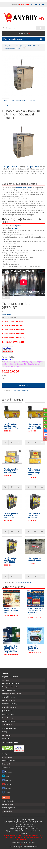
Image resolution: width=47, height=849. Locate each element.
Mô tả (5, 101)
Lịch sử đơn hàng (7, 718)
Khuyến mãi (6, 764)
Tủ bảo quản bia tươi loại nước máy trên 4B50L (34, 426)
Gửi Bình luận (25, 390)
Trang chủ (7, 46)
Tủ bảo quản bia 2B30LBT (12, 49)
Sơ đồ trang (5, 738)
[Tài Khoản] (32, 4)
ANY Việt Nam (16, 226)
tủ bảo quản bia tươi (32, 167)
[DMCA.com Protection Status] (7, 748)
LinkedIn (8, 780)
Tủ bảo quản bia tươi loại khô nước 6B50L (11, 515)
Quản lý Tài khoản (8, 714)
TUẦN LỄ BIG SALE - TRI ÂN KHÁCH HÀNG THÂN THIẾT (35, 611)
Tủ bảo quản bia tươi (23, 188)
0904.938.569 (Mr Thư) (13, 325)
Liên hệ (4, 732)
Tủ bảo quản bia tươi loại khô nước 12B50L (11, 560)
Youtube (8, 784)
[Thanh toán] (43, 4)
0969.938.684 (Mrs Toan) (14, 338)
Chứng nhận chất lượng (18, 101)
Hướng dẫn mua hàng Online (11, 694)
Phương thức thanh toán (10, 687)
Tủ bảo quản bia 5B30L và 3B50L (34, 559)
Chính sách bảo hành (9, 707)
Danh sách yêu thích (8, 721)
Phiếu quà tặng (7, 757)
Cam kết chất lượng (8, 700)
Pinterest (8, 789)
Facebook (8, 772)
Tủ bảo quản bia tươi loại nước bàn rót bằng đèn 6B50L (35, 472)
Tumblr (7, 793)
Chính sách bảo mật (8, 697)
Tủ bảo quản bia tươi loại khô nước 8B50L (34, 515)
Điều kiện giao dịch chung (10, 683)
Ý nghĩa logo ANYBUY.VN (10, 677)
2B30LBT (15, 228)
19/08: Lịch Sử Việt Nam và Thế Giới (11, 611)
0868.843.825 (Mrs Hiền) (14, 334)
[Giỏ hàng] (40, 4)
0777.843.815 (23, 844)
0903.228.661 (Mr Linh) (13, 321)
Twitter (7, 776)
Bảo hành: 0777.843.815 (13, 342)
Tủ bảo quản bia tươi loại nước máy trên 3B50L (11, 426)
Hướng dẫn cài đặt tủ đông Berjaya (34, 648)
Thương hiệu (6, 754)
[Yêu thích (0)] (36, 4)
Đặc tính (32, 101)
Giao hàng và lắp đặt (9, 690)
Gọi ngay (25, 4)
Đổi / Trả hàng (6, 735)
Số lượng (4, 375)
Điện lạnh (19, 46)
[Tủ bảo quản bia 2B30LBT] (23, 74)
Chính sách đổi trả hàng (9, 704)
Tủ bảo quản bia (33, 46)
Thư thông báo (7, 725)
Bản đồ (6, 797)
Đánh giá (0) (7, 105)
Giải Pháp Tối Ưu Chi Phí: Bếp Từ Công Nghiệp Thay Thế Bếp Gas (11, 649)
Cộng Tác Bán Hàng (8, 761)
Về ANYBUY (6, 680)
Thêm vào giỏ (23, 385)
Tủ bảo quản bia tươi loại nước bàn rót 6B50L (11, 471)
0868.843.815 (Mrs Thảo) (14, 329)
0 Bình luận (16, 390)
